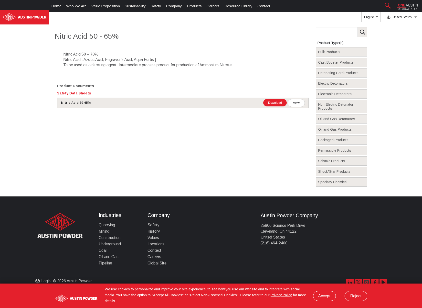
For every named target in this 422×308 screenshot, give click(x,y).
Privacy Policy (281, 295)
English (370, 17)
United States (402, 17)
